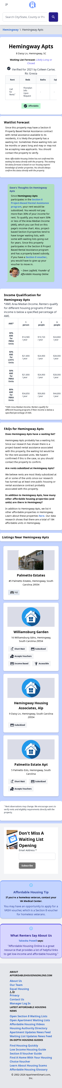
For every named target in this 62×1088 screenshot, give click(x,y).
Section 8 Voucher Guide (26, 1053)
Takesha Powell (28, 940)
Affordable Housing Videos (27, 1024)
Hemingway (11, 29)
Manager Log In (20, 1003)
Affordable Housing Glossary (28, 1069)
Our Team (16, 985)
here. (42, 515)
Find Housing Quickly (24, 1045)
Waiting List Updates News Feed (31, 1036)
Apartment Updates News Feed (30, 1032)
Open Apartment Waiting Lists (30, 1020)
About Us (16, 981)
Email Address (28, 850)
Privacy (14, 995)
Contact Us (17, 999)
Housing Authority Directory (28, 1028)
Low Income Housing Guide (28, 1049)
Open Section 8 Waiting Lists (28, 1016)
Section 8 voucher (36, 257)
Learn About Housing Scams (28, 1065)
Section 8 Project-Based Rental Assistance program (30, 203)
